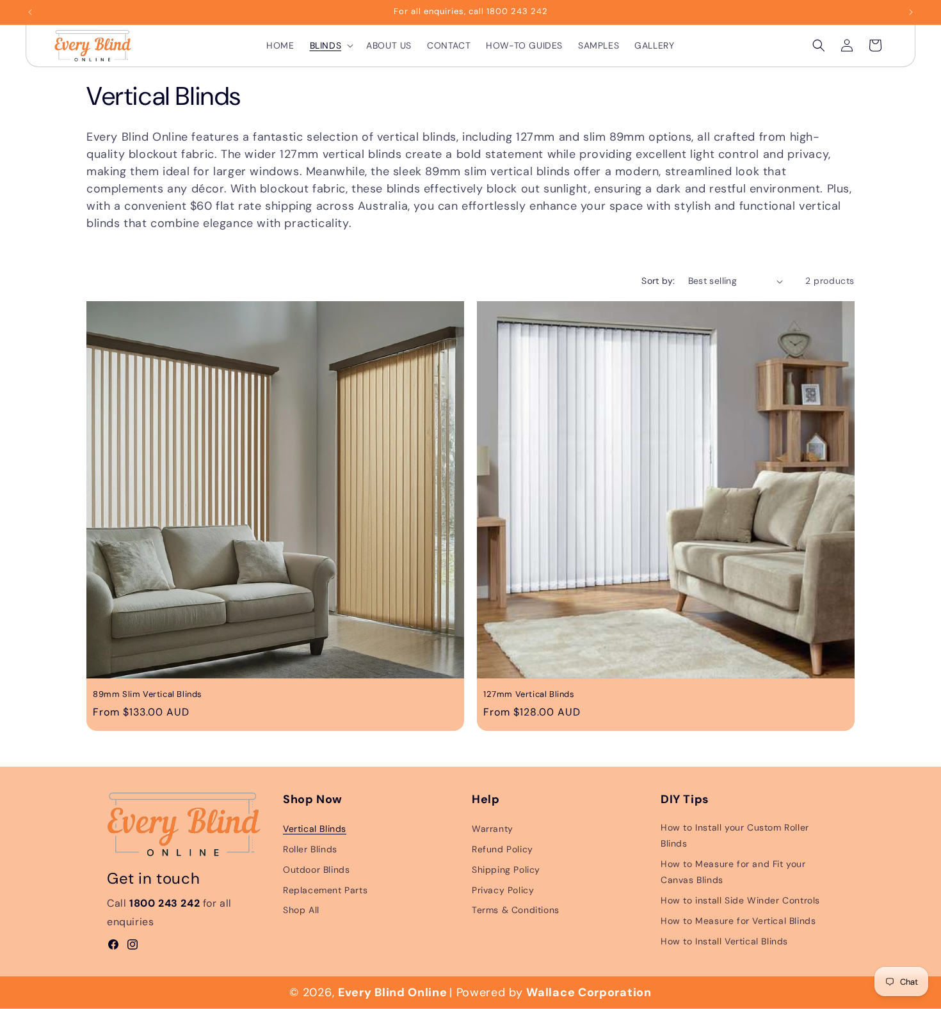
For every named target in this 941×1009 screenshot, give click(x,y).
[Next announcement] (911, 12)
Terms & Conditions (515, 910)
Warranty (492, 829)
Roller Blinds (310, 849)
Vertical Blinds (314, 829)
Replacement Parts (325, 890)
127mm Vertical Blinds (529, 694)
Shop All (301, 910)
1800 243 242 (164, 904)
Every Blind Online (392, 992)
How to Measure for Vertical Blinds (738, 921)
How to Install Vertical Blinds (724, 941)
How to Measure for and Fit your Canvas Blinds (733, 872)
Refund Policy (502, 849)
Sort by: (658, 280)
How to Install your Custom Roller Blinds (735, 836)
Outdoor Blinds (316, 869)
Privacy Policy (503, 890)
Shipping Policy (506, 869)
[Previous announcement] (30, 12)
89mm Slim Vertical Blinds (147, 694)
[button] (330, 45)
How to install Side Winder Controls (740, 901)
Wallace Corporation (588, 992)
